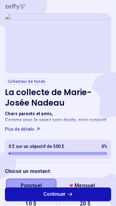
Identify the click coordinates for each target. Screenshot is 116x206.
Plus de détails (19, 129)
